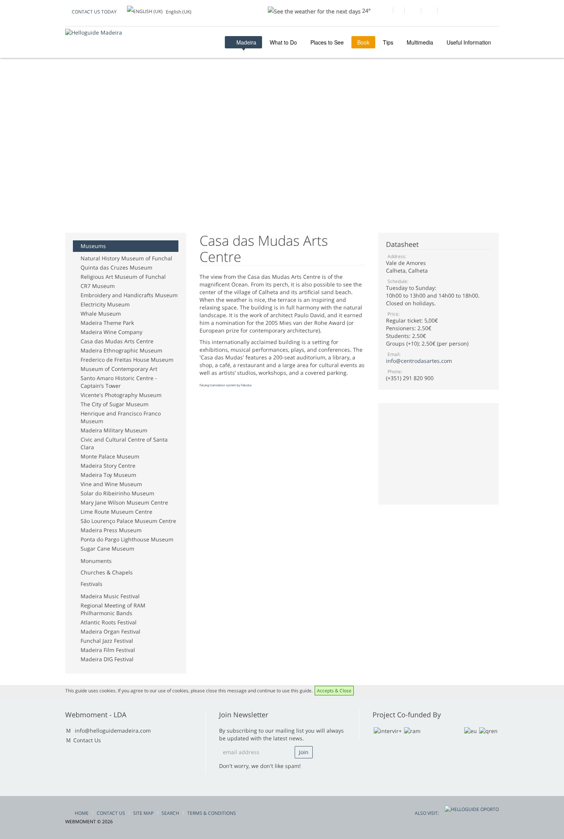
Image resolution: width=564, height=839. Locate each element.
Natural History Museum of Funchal (126, 258)
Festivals (91, 583)
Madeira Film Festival (108, 650)
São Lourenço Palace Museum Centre (128, 521)
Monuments (96, 560)
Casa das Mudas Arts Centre (117, 341)
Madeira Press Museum (111, 530)
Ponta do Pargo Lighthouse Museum (127, 539)
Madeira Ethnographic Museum (121, 350)
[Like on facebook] (384, 11)
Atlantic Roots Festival (109, 622)
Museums (93, 246)
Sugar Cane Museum (107, 548)
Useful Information (469, 42)
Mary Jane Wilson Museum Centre (124, 502)
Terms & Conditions (211, 813)
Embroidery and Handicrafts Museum (129, 295)
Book (363, 42)
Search (170, 813)
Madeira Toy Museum (108, 474)
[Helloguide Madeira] (93, 32)
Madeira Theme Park (107, 322)
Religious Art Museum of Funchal (123, 276)
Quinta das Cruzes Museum (116, 267)
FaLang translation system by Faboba (225, 385)
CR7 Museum (98, 286)
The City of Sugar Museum (114, 404)
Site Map (143, 813)
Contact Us (87, 740)
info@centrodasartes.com (419, 360)
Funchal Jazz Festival (107, 640)
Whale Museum (101, 313)
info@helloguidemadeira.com (113, 730)
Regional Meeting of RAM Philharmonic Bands (113, 609)
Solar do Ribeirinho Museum (117, 493)
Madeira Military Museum (114, 430)
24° (366, 10)
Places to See (327, 42)
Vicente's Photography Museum (121, 395)
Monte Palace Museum (110, 456)
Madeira (245, 42)
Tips (388, 42)
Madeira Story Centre (108, 465)
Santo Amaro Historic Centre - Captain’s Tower (119, 381)
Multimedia (420, 42)
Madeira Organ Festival (110, 631)
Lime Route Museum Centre (116, 511)
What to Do (283, 42)
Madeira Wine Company (111, 332)
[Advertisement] (205, 99)
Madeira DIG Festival (107, 659)
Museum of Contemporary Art (119, 368)
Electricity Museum (105, 304)
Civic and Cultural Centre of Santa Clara (124, 443)
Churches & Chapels (107, 572)
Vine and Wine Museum (111, 484)
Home (82, 813)
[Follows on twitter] (412, 11)
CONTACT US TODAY (94, 11)
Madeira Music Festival (110, 596)
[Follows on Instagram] (429, 11)
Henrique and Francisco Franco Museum (121, 417)
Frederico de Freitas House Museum (127, 359)
